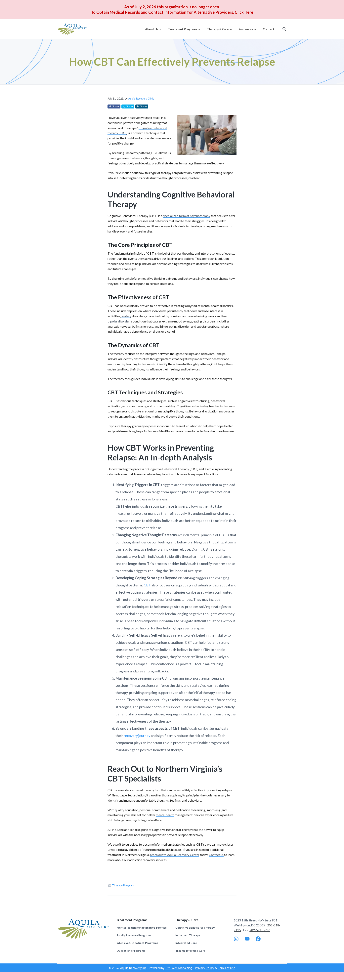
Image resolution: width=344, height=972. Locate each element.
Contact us (216, 855)
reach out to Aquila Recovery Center (174, 855)
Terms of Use (226, 968)
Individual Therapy (187, 935)
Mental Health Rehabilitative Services (141, 927)
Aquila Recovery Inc (133, 968)
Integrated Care (186, 943)
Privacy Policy (204, 968)
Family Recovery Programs (133, 935)
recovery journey (137, 735)
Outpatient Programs (130, 950)
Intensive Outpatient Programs (137, 943)
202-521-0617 (259, 930)
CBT (147, 585)
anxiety (126, 316)
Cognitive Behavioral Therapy (195, 927)
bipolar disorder (118, 321)
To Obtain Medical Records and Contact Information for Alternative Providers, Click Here (172, 12)
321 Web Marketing (178, 968)
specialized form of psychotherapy (186, 216)
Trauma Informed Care (190, 950)
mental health (165, 815)
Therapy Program (123, 885)
